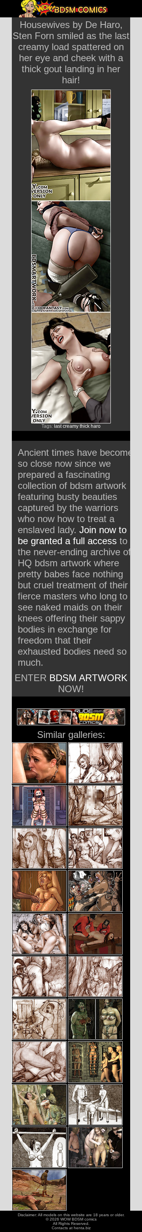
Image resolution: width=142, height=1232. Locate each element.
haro (96, 426)
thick (85, 426)
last (58, 426)
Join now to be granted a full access (72, 535)
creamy (70, 426)
